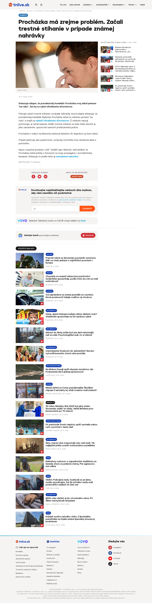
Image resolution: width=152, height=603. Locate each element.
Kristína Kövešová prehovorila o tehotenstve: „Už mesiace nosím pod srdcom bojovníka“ (123, 49)
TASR (47, 266)
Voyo (83, 220)
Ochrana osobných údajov (26, 570)
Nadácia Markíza (53, 576)
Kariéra (49, 569)
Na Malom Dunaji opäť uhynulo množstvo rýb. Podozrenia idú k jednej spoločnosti (69, 370)
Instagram (117, 547)
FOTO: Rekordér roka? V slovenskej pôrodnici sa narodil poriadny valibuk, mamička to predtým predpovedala (125, 69)
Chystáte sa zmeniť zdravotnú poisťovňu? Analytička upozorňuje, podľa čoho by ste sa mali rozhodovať (72, 279)
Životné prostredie (54, 366)
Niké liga (80, 558)
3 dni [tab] (129, 42)
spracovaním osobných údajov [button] (71, 200)
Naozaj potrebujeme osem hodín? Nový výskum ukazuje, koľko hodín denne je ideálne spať (125, 78)
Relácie (80, 566)
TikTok (115, 564)
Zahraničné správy (23, 559)
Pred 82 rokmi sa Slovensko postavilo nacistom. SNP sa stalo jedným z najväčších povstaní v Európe (71, 260)
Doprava (49, 291)
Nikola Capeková (52, 504)
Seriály (80, 569)
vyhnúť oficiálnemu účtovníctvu (52, 120)
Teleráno (49, 285)
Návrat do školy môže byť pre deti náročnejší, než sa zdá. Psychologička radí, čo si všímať (70, 333)
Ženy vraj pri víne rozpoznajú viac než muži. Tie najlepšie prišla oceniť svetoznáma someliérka (70, 444)
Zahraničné (101, 5)
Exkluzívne (75, 5)
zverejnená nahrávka (67, 156)
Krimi (48, 458)
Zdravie (49, 273)
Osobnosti (51, 558)
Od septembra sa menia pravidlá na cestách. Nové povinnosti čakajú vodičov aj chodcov (70, 296)
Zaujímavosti (51, 310)
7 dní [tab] (134, 42)
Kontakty (19, 552)
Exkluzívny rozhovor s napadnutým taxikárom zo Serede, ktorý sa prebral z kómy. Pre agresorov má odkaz (71, 464)
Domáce (87, 5)
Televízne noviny (83, 551)
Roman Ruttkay (52, 470)
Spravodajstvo (83, 555)
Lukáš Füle (50, 375)
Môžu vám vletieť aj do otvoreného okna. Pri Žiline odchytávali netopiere (69, 499)
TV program (51, 547)
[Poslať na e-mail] (39, 176)
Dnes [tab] (124, 42)
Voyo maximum (83, 547)
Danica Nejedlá (52, 414)
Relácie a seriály (53, 555)
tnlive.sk (22, 11)
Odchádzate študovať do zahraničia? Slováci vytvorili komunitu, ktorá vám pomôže (70, 352)
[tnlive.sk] (19, 5)
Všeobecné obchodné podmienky (29, 566)
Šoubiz (49, 551)
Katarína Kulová (52, 430)
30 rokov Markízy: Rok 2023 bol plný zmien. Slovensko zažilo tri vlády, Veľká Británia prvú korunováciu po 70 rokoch (69, 408)
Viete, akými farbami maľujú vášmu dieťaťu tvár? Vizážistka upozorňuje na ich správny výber (71, 315)
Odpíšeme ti (52, 580)
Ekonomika (118, 5)
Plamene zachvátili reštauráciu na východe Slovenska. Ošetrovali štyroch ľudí (125, 59)
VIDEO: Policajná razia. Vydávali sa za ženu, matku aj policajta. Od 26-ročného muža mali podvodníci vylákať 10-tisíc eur (69, 482)
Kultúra (49, 254)
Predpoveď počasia (53, 421)
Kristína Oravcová (53, 394)
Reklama (50, 566)
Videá (142, 5)
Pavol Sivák (50, 525)
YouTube (116, 558)
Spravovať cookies (23, 577)
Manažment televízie (55, 573)
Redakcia (19, 573)
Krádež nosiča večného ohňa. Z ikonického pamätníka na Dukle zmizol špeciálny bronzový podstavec (70, 519)
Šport (132, 5)
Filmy (79, 573)
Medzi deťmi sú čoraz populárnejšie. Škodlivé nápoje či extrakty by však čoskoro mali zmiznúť (71, 389)
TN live (63, 5)
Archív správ (20, 562)
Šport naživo (82, 562)
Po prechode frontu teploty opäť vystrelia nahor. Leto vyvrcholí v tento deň (125, 88)
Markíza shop (52, 584)
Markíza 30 (50, 402)
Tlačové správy (53, 562)
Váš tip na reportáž (28, 547)
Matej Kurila (51, 449)
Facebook (117, 553)
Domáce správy (22, 555)
